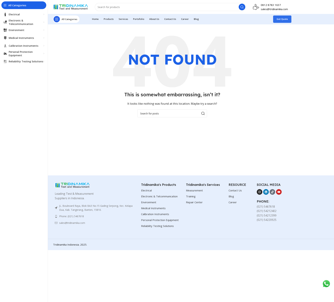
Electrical (146, 190)
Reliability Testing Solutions (157, 226)
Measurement (194, 190)
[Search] (242, 7)
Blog (231, 196)
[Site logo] (70, 6)
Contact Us (235, 190)
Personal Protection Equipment (160, 220)
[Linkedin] (266, 192)
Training (191, 196)
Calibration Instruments (155, 214)
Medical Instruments (153, 208)
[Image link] (72, 185)
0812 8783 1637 (271, 5)
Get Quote (282, 19)
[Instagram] (259, 192)
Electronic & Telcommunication (159, 196)
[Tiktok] (272, 192)
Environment (148, 202)
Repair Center (194, 202)
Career (233, 202)
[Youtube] (279, 192)
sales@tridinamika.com (274, 9)
